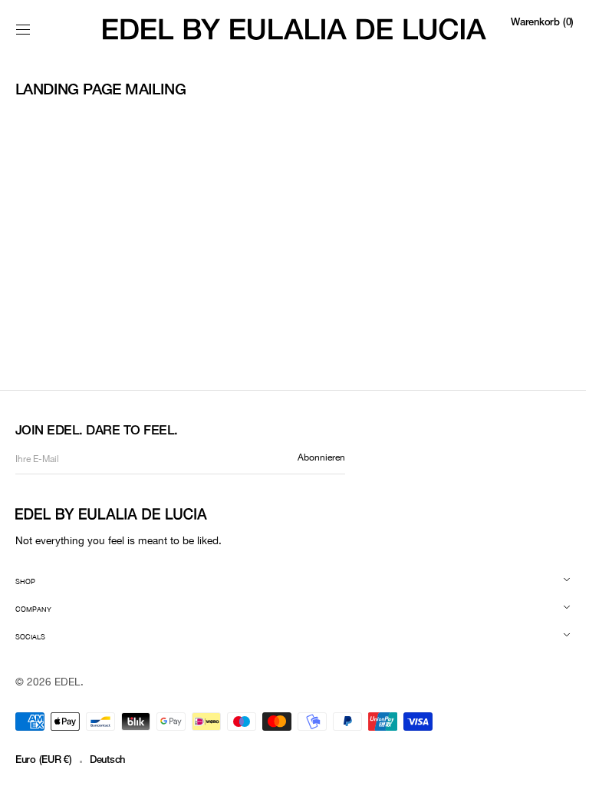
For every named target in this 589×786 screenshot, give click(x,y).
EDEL (67, 681)
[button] (23, 29)
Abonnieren (321, 457)
